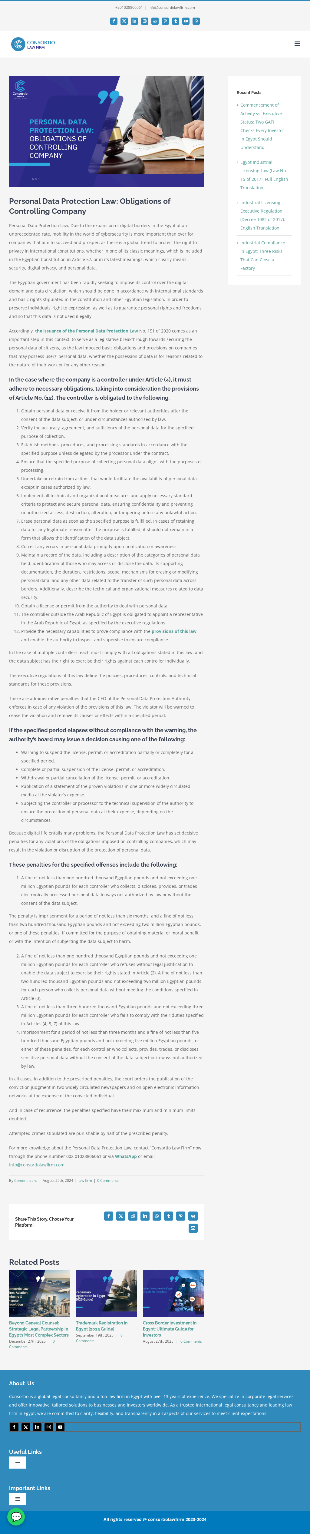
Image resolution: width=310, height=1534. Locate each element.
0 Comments (108, 1180)
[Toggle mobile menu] (298, 44)
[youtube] (60, 1427)
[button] (13, 1309)
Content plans (26, 1180)
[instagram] (49, 1427)
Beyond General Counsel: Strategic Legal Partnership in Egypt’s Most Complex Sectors (39, 1329)
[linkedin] (37, 1427)
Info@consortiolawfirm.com (36, 1165)
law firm (85, 1180)
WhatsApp (126, 1156)
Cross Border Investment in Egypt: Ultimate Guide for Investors (169, 1329)
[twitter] (25, 1427)
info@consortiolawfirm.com (172, 7)
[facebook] (14, 1427)
